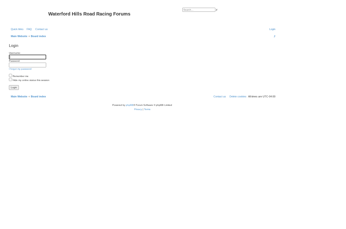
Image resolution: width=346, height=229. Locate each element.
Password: (14, 61)
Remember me (20, 76)
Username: (15, 53)
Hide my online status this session (30, 80)
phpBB (129, 105)
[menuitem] (28, 29)
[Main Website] (28, 15)
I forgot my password (20, 69)
